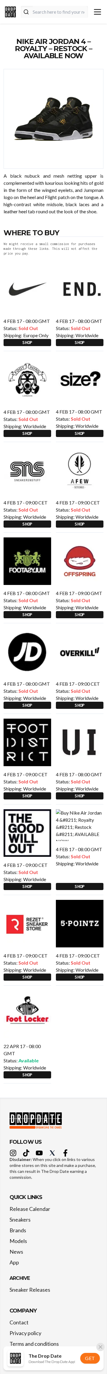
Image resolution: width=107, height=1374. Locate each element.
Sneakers (20, 1219)
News (16, 1251)
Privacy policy (25, 1333)
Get (90, 1358)
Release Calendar (30, 1209)
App (14, 1262)
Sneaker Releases (30, 1289)
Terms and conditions (34, 1343)
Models (18, 1241)
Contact (19, 1322)
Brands (18, 1230)
